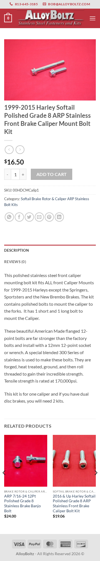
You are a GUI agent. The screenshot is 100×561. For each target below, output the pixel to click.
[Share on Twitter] (29, 217)
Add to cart (51, 174)
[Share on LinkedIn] (59, 217)
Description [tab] (16, 250)
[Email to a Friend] (39, 217)
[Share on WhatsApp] (9, 217)
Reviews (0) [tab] (15, 261)
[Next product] (9, 149)
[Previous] (4, 483)
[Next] (95, 483)
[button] (8, 18)
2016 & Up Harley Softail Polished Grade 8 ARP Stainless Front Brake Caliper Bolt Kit (74, 503)
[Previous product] (20, 149)
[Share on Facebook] (19, 217)
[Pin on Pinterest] (49, 217)
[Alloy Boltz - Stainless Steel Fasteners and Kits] (50, 18)
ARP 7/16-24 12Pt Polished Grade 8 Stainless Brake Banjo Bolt (22, 503)
